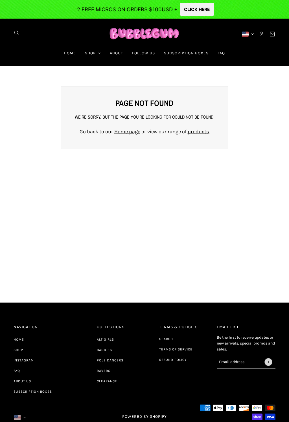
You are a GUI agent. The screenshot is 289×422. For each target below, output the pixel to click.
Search (166, 339)
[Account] (262, 34)
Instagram (24, 360)
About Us (22, 381)
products (198, 131)
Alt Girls (105, 339)
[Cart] (272, 34)
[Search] (17, 33)
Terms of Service (175, 349)
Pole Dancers (110, 360)
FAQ (17, 371)
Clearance (107, 381)
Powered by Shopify (144, 416)
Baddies (104, 350)
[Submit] (268, 362)
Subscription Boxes (33, 392)
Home (19, 339)
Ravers (103, 371)
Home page (127, 131)
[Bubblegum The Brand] (144, 34)
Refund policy (173, 360)
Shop (18, 350)
